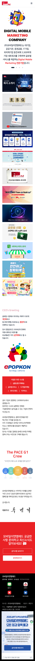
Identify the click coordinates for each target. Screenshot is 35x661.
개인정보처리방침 (24, 579)
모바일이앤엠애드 (9, 576)
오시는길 (16, 579)
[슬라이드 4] (22, 67)
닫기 (31, 657)
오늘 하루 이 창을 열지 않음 (12, 657)
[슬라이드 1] (12, 67)
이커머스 (24, 391)
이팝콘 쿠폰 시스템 (17, 380)
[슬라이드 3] (19, 67)
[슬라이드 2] (16, 67)
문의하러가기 (17, 558)
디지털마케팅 (24, 387)
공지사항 (4, 579)
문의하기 (10, 579)
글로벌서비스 (12, 387)
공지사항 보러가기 (17, 551)
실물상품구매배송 (18, 383)
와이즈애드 (14, 391)
